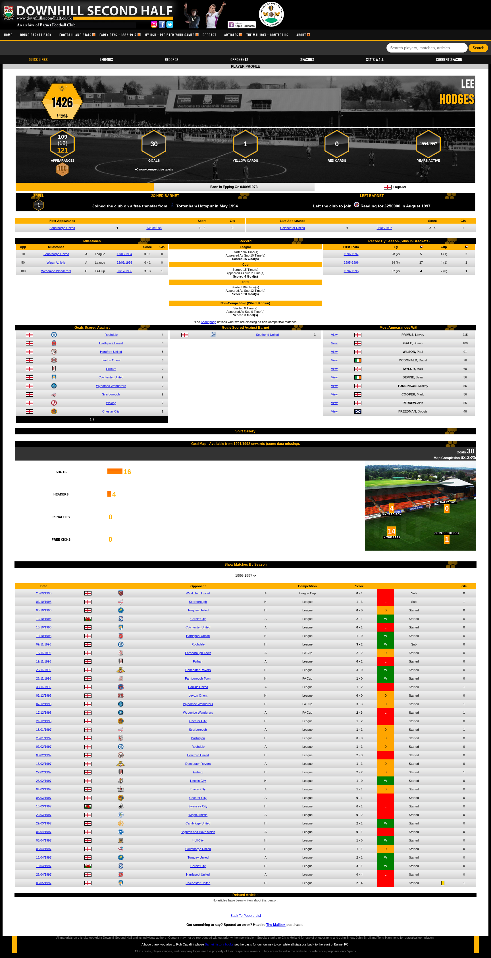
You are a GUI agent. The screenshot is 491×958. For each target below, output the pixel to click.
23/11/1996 (43, 670)
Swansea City (197, 806)
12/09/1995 (124, 262)
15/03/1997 (43, 806)
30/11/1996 (43, 687)
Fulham (111, 368)
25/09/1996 (43, 593)
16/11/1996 (43, 653)
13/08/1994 (154, 228)
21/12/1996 (43, 721)
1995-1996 (351, 262)
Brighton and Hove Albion (198, 832)
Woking (111, 403)
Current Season (449, 59)
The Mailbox (276, 925)
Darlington (198, 738)
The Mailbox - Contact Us (267, 34)
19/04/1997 (43, 866)
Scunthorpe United (62, 228)
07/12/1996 (124, 271)
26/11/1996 (43, 678)
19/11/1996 (43, 661)
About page (208, 322)
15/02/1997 (43, 763)
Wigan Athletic (56, 262)
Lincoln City (198, 780)
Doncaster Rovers (198, 670)
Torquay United (198, 610)
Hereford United (111, 351)
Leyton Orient (111, 360)
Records (171, 59)
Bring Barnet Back (35, 34)
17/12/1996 (43, 712)
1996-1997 (351, 254)
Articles (231, 34)
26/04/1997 (43, 874)
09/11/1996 (43, 644)
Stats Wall (375, 59)
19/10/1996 (43, 636)
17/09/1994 (124, 254)
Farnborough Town (198, 653)
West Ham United (198, 593)
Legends (106, 59)
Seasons (307, 59)
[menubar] (155, 35)
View (334, 334)
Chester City (111, 411)
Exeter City (198, 789)
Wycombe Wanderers (56, 271)
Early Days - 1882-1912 (118, 34)
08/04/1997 (43, 849)
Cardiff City (198, 618)
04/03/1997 (43, 789)
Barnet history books (219, 944)
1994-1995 (351, 271)
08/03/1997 (43, 797)
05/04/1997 (43, 840)
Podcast (209, 34)
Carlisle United (198, 687)
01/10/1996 (43, 601)
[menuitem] (8, 35)
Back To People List (245, 916)
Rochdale (111, 334)
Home (8, 34)
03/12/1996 (43, 695)
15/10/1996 (43, 627)
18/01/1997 (43, 729)
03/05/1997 (384, 228)
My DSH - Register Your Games (170, 34)
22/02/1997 (43, 772)
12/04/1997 (43, 857)
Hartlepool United (111, 343)
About (301, 34)
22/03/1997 (43, 815)
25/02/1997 (43, 780)
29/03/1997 (43, 823)
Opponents (239, 59)
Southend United (267, 334)
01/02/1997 (43, 746)
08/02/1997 (43, 755)
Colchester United (292, 228)
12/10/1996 (43, 618)
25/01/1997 (43, 738)
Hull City (198, 840)
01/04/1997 (43, 832)
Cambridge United (198, 823)
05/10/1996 (43, 610)
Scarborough (111, 394)
